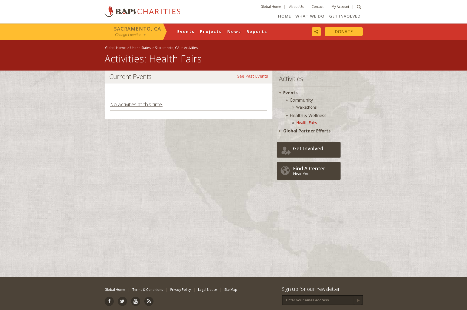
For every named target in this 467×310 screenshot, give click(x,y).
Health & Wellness (308, 115)
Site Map (230, 289)
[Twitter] (122, 301)
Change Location (128, 35)
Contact (317, 6)
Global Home (271, 6)
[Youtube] (135, 301)
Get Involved (345, 16)
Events (186, 31)
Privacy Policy (180, 289)
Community (301, 100)
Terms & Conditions (147, 289)
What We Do (310, 16)
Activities (191, 47)
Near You (309, 170)
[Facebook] (109, 301)
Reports (256, 31)
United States (140, 47)
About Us (296, 6)
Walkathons (306, 107)
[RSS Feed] (149, 301)
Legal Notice (207, 289)
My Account (340, 6)
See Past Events (252, 76)
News (234, 31)
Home (284, 16)
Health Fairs (306, 122)
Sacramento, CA (137, 28)
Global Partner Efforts (307, 131)
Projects (211, 31)
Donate (344, 32)
